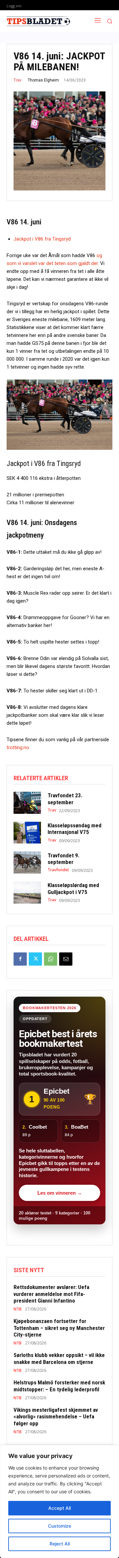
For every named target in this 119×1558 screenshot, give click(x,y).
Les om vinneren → (59, 1193)
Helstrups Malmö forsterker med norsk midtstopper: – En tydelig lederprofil (59, 1385)
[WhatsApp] (50, 959)
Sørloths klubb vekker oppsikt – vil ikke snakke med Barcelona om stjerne (59, 1358)
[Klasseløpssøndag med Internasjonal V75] (27, 833)
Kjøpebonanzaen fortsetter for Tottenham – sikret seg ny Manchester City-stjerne (59, 1328)
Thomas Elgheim (43, 80)
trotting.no (18, 747)
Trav (17, 80)
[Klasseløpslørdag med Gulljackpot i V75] (27, 892)
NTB (17, 1309)
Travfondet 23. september (65, 798)
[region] (59, 1501)
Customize (59, 1526)
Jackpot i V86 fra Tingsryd (42, 239)
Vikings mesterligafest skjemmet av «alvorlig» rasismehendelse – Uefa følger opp (56, 1417)
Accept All (59, 1508)
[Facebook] (20, 959)
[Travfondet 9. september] (27, 862)
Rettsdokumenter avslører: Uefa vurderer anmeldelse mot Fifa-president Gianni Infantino (51, 1294)
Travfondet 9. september (64, 858)
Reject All (60, 1543)
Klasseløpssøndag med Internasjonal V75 (74, 828)
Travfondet (58, 870)
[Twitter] (35, 959)
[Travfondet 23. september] (27, 803)
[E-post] (65, 959)
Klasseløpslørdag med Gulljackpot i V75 (73, 888)
